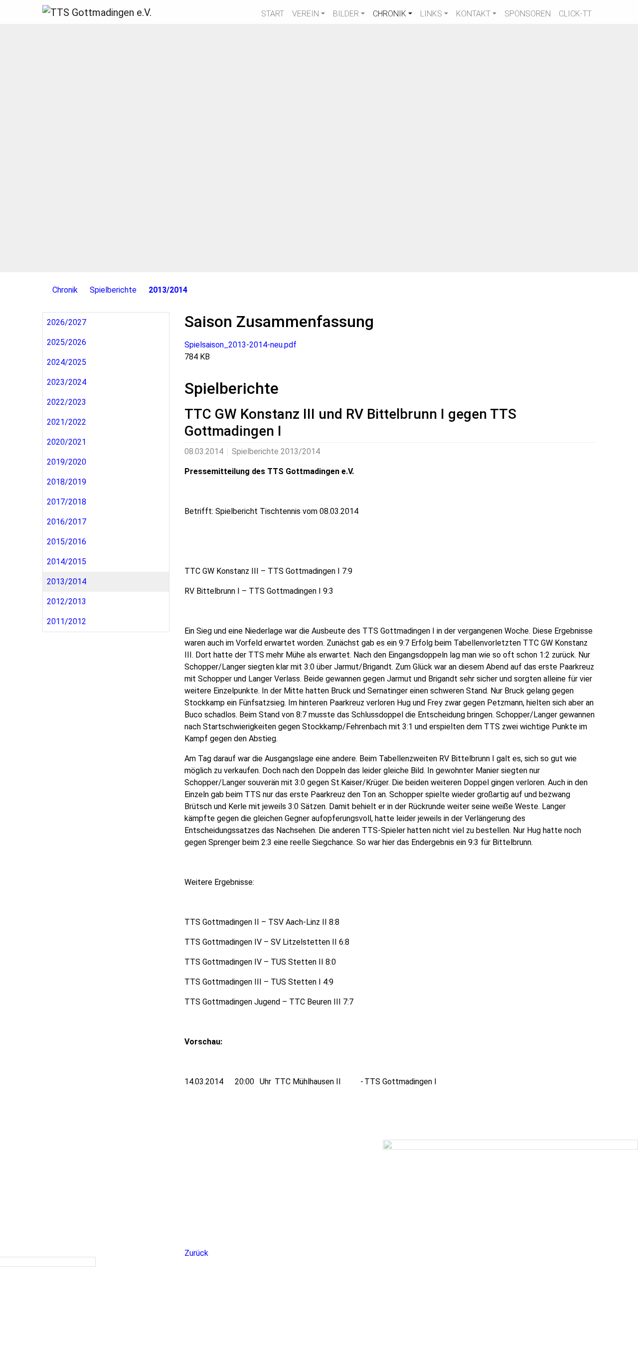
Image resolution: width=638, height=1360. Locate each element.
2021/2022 (66, 422)
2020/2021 (66, 442)
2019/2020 (66, 462)
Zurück (196, 1253)
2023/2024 (66, 382)
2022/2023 (66, 402)
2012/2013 (66, 601)
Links (431, 13)
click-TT (575, 13)
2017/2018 (66, 502)
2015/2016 (66, 541)
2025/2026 (66, 342)
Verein (305, 13)
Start (272, 13)
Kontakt (473, 13)
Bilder (346, 13)
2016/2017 (66, 521)
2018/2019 (66, 482)
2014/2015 (66, 561)
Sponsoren (527, 13)
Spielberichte (113, 290)
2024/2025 (66, 362)
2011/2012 (66, 621)
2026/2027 (66, 322)
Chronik (389, 13)
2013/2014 (168, 290)
